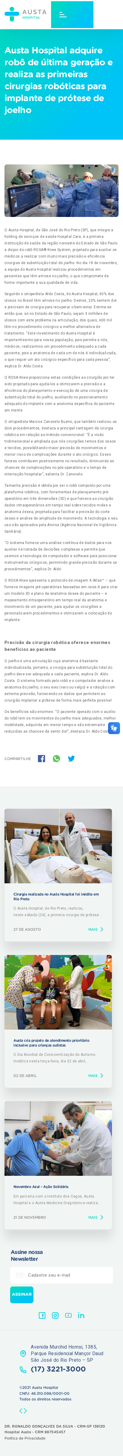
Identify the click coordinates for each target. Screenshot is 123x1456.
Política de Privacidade (24, 1438)
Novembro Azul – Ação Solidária (40, 1187)
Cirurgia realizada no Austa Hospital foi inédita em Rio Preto (56, 897)
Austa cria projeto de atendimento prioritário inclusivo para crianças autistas (51, 1043)
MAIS (93, 929)
